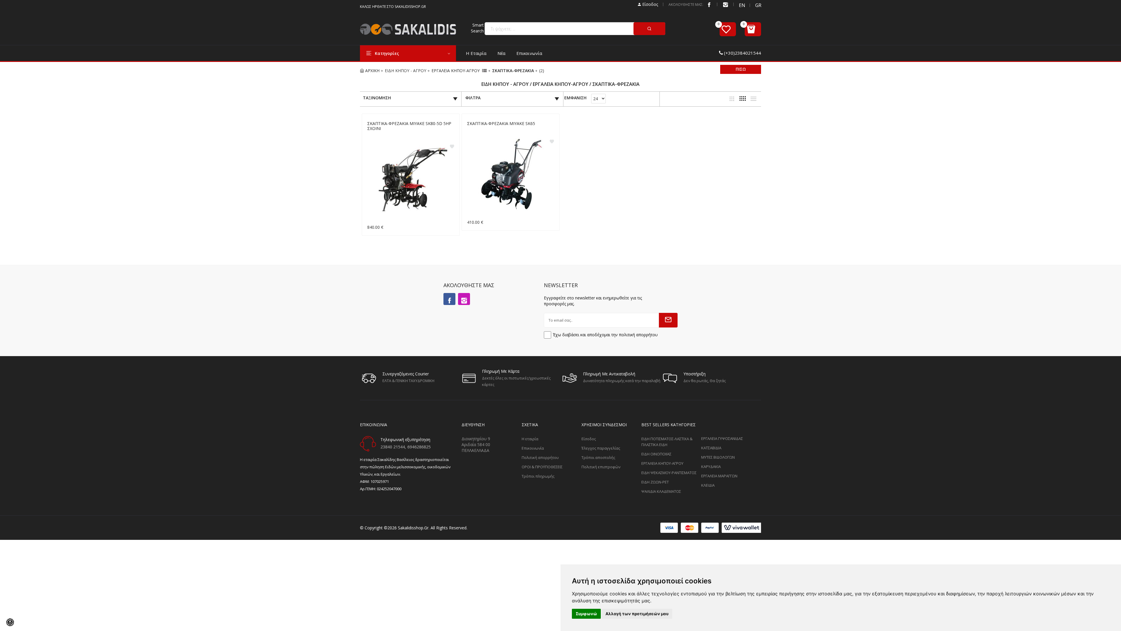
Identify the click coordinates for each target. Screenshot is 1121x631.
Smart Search (477, 28)
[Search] (649, 28)
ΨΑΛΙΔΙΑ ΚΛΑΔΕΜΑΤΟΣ (661, 491)
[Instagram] (464, 299)
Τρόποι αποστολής (598, 457)
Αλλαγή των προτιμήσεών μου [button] (637, 613)
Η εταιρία (476, 53)
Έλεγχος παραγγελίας (601, 448)
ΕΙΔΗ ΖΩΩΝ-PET (655, 482)
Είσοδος (649, 4)
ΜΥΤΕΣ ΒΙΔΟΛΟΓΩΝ (718, 457)
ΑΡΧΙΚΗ (372, 70)
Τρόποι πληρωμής (538, 476)
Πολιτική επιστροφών (601, 466)
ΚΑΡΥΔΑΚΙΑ (711, 466)
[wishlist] (728, 29)
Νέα (501, 53)
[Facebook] (709, 4)
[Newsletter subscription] (668, 320)
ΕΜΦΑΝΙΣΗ (575, 98)
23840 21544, (393, 447)
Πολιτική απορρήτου (540, 457)
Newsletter (561, 285)
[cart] (753, 29)
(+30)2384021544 (742, 53)
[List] (753, 99)
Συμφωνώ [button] (586, 613)
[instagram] (725, 4)
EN (742, 5)
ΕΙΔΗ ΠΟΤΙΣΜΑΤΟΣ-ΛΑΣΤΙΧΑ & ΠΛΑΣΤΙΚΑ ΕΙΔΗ (666, 441)
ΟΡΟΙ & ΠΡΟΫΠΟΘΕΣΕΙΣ (542, 466)
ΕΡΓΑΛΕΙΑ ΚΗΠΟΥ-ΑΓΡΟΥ (455, 70)
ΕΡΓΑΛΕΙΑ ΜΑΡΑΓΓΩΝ (719, 476)
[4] (742, 98)
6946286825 (419, 447)
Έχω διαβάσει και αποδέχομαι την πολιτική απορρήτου (605, 334)
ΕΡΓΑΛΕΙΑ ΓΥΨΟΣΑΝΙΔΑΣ (722, 438)
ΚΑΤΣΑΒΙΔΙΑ (711, 447)
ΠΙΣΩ (741, 69)
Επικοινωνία (529, 53)
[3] (732, 99)
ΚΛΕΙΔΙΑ (708, 485)
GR (758, 5)
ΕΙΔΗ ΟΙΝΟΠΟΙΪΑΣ (656, 454)
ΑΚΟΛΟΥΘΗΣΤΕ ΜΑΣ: (686, 4)
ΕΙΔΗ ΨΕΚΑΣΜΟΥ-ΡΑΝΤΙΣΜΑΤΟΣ (669, 472)
